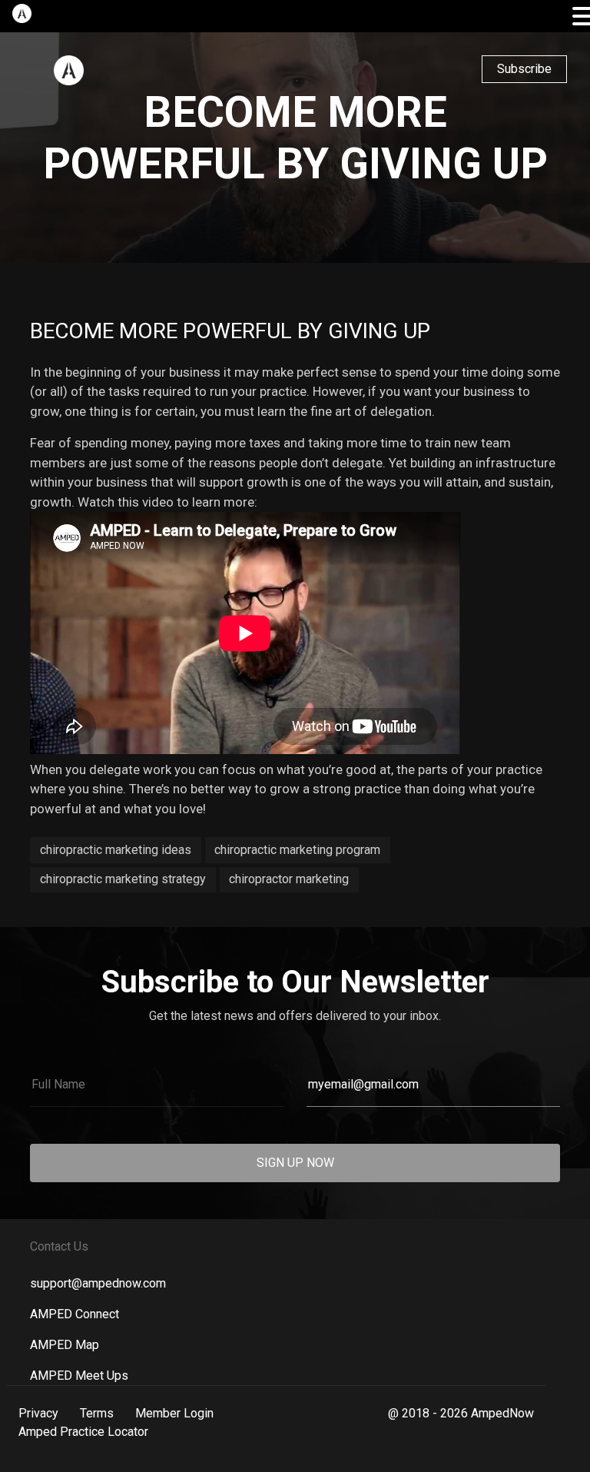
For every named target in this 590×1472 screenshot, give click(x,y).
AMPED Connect (74, 1314)
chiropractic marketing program (297, 849)
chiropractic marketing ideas (115, 849)
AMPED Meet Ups (79, 1375)
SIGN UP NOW (295, 1162)
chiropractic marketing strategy (123, 879)
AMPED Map (64, 1344)
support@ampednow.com (98, 1283)
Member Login (174, 1413)
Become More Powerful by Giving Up (230, 331)
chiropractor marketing (289, 879)
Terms (97, 1413)
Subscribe (524, 68)
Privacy (38, 1413)
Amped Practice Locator (83, 1431)
